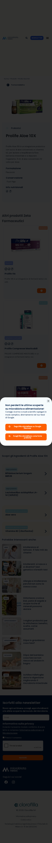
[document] (26, 421)
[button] (48, 401)
